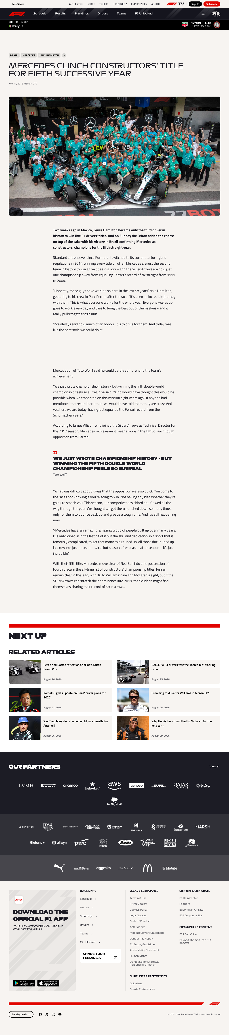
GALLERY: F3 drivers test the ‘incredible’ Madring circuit (183, 667)
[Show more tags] (64, 55)
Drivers (103, 13)
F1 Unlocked (144, 13)
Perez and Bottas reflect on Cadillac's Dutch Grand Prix (72, 667)
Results (60, 13)
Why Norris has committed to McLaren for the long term (182, 723)
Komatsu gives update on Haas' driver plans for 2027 (74, 695)
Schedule (40, 13)
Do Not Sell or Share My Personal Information (144, 963)
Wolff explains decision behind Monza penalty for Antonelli (75, 723)
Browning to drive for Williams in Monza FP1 (181, 693)
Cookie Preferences (142, 989)
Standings (81, 13)
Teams (121, 13)
